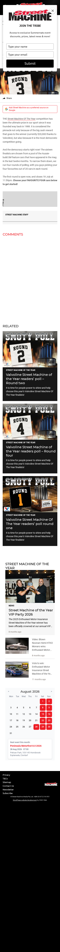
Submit (30, 63)
